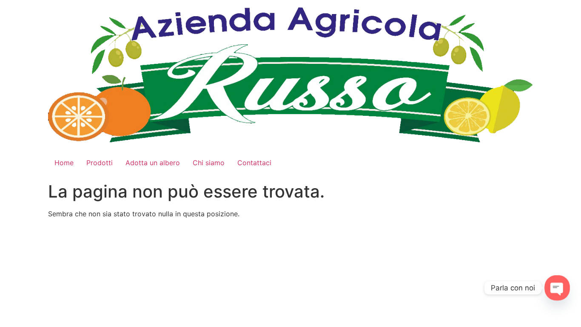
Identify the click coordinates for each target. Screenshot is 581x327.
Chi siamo (209, 162)
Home (64, 162)
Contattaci (254, 162)
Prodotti (99, 162)
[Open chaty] (557, 288)
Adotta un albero (152, 162)
